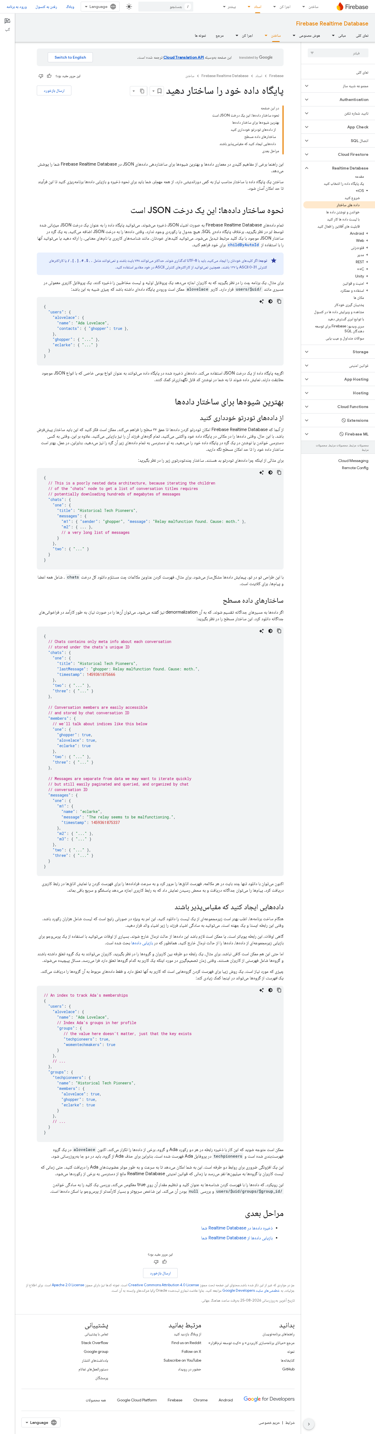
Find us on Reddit (186, 1342)
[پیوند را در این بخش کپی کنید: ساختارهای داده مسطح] (217, 600)
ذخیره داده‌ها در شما (237, 1228)
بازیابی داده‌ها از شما (237, 1238)
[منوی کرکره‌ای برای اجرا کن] (272, 6)
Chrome (200, 1400)
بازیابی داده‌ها (142, 943)
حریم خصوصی (269, 1422)
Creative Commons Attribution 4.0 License (163, 1285)
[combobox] (165, 7)
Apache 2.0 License (68, 1285)
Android (226, 1400)
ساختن (313, 6)
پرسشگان (101, 1377)
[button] (342, 85)
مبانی (342, 35)
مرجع (220, 35)
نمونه (291, 1351)
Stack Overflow (94, 1342)
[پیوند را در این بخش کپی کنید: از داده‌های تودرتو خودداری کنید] (194, 418)
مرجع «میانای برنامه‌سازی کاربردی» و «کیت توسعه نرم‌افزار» (251, 1342)
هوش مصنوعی (309, 35)
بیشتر (232, 6)
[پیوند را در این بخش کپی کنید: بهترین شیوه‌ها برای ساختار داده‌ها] (169, 402)
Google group (96, 1351)
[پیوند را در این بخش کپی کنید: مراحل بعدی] (239, 1214)
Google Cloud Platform (137, 1400)
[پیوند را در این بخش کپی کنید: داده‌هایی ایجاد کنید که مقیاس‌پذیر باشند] (169, 907)
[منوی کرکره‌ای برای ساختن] (302, 6)
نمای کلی (362, 35)
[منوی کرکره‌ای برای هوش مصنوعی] (292, 35)
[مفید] (49, 76)
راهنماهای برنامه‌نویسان (278, 1333)
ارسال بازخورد (54, 90)
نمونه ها (200, 35)
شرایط (290, 1422)
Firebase (276, 75)
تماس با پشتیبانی (96, 1333)
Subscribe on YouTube (182, 1360)
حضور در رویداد (189, 1369)
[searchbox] (338, 53)
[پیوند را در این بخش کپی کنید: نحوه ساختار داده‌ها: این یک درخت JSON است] (124, 211)
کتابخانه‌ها (288, 1360)
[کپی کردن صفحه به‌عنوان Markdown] (142, 91)
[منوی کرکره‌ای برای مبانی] (331, 35)
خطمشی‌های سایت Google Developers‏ (251, 1290)
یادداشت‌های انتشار (95, 1360)
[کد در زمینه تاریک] (270, 301)
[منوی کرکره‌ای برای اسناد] (247, 6)
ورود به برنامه (17, 6)
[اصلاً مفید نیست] (41, 76)
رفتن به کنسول (46, 6)
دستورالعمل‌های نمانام (93, 1369)
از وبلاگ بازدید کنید (187, 1333)
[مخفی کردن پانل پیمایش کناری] (308, 1424)
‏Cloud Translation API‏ (183, 57)
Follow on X (191, 1351)
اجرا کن (284, 6)
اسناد (257, 6)
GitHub (288, 1369)
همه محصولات (96, 1400)
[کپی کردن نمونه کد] (279, 301)
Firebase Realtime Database (332, 23)
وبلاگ (70, 6)
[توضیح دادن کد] (261, 301)
